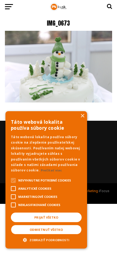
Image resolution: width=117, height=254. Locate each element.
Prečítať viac (51, 170)
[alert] (46, 180)
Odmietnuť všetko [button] (46, 230)
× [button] (82, 116)
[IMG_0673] (58, 101)
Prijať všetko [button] (46, 217)
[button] (46, 239)
